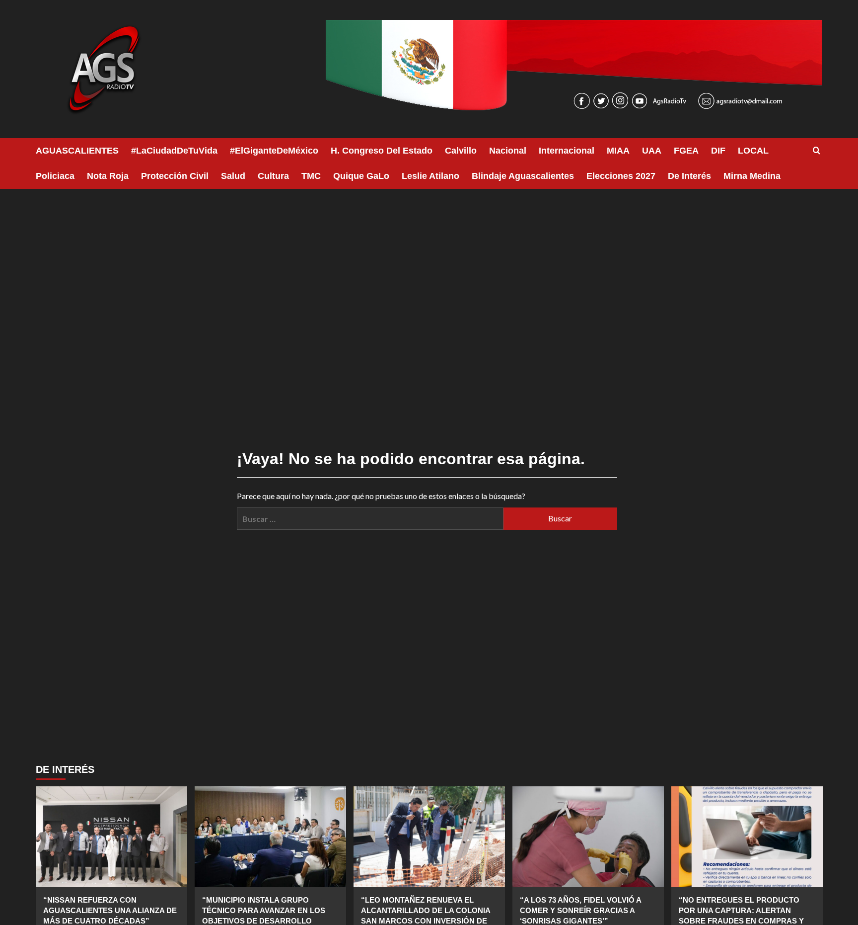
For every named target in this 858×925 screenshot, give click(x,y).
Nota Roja (108, 176)
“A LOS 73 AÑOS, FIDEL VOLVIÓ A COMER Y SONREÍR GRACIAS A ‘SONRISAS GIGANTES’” (580, 910)
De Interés (689, 176)
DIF (718, 151)
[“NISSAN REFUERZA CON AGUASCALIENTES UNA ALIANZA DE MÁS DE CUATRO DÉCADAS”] (111, 836)
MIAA (618, 151)
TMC (311, 176)
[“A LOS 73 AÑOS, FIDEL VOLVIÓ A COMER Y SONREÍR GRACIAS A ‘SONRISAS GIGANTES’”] (588, 836)
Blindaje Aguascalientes (523, 176)
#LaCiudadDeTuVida (174, 151)
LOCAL (753, 151)
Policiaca (55, 176)
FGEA (686, 151)
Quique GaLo (361, 176)
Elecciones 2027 (620, 176)
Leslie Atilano (430, 176)
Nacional (507, 151)
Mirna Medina (752, 176)
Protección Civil (175, 176)
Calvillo (461, 151)
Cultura (273, 176)
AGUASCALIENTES (77, 151)
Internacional (566, 151)
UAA (651, 151)
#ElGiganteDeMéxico (274, 151)
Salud (233, 176)
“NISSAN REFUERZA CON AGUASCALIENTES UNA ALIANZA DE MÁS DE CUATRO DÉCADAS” (110, 910)
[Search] (816, 151)
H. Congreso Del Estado (381, 151)
